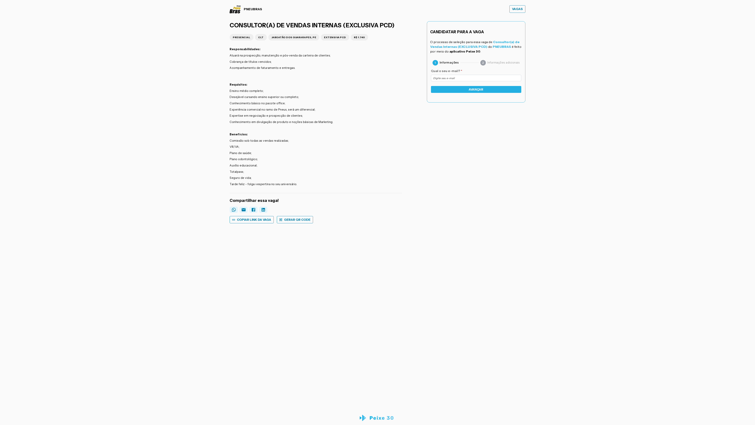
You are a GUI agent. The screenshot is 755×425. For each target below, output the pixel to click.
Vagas (517, 9)
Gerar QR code (297, 220)
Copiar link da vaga (254, 220)
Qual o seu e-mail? (446, 71)
